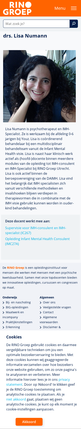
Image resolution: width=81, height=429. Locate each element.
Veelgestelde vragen (57, 307)
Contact (48, 312)
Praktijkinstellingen (19, 322)
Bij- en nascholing (18, 302)
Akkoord (29, 422)
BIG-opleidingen (17, 307)
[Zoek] (74, 24)
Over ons (49, 302)
